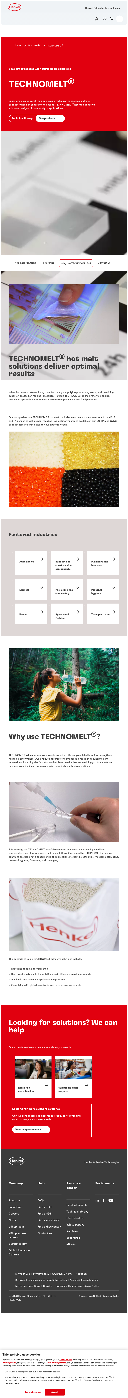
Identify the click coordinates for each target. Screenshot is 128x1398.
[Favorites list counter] (105, 19)
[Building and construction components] (67, 563)
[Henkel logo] (15, 7)
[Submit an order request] (73, 1077)
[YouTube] (110, 1200)
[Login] (96, 19)
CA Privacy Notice (57, 1363)
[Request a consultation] (33, 1077)
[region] (64, 1374)
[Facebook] (103, 1200)
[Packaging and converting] (67, 589)
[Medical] (31, 589)
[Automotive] (31, 563)
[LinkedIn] (97, 1200)
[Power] (31, 614)
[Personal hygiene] (103, 589)
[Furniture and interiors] (103, 563)
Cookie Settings (33, 1392)
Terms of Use (65, 1360)
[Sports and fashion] (67, 614)
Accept (55, 1392)
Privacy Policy (9, 1363)
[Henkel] (17, 1161)
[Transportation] (103, 614)
